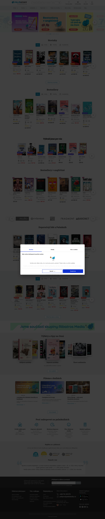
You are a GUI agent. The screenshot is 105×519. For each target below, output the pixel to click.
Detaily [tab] (52, 249)
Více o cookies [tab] (74, 249)
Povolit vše (73, 271)
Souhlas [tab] (31, 249)
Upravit (51, 271)
